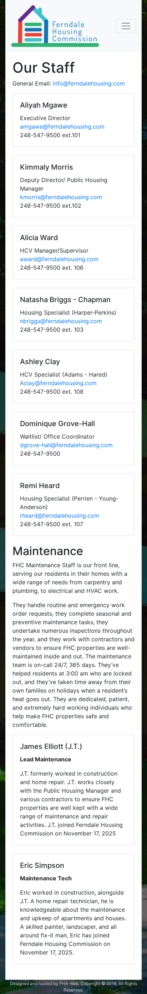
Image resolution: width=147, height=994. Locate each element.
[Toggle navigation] (126, 26)
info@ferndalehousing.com (89, 83)
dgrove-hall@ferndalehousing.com (66, 445)
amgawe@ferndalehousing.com (62, 126)
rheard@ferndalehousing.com (59, 515)
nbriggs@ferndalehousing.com (61, 321)
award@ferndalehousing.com (59, 259)
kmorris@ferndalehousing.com (61, 197)
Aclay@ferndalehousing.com (58, 383)
